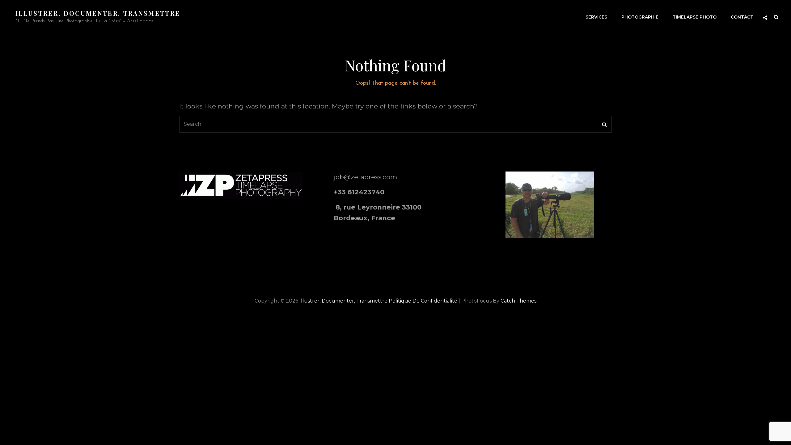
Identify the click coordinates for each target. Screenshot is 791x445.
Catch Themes (518, 301)
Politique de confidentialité (423, 301)
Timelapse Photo (695, 17)
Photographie (639, 17)
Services (596, 17)
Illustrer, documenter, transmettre (97, 13)
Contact (742, 17)
